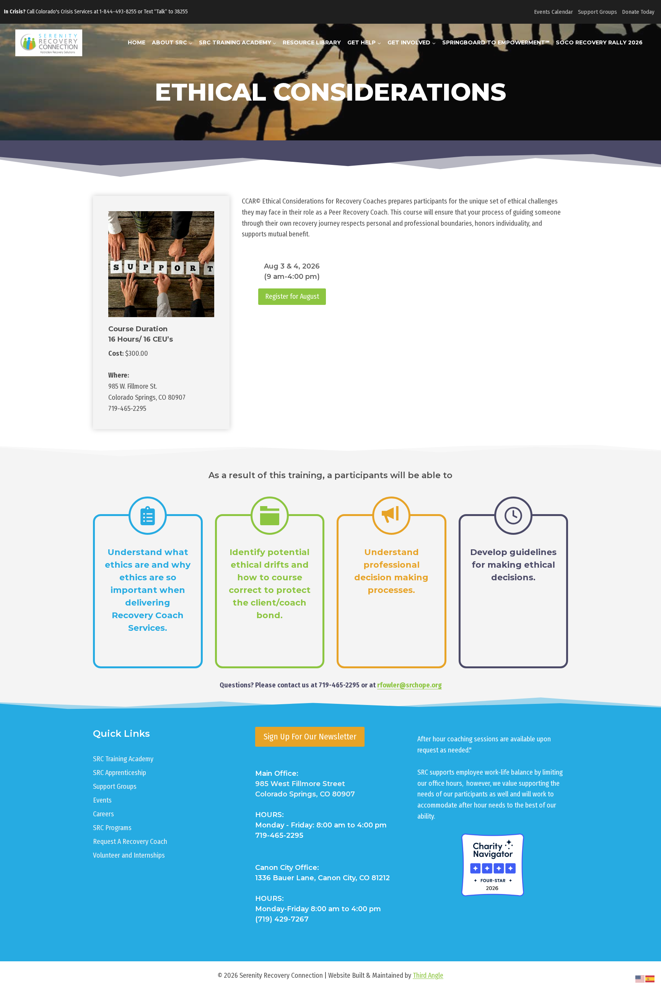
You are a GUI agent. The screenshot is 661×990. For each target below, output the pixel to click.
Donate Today (638, 11)
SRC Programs (112, 828)
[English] (640, 978)
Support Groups (597, 11)
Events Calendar (553, 11)
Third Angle (428, 975)
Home (136, 42)
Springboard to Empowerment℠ (495, 42)
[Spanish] (650, 978)
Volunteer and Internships (129, 855)
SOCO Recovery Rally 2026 (599, 42)
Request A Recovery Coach (130, 841)
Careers (103, 814)
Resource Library (312, 42)
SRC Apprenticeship (119, 773)
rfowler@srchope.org (409, 685)
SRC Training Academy (123, 759)
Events (102, 800)
